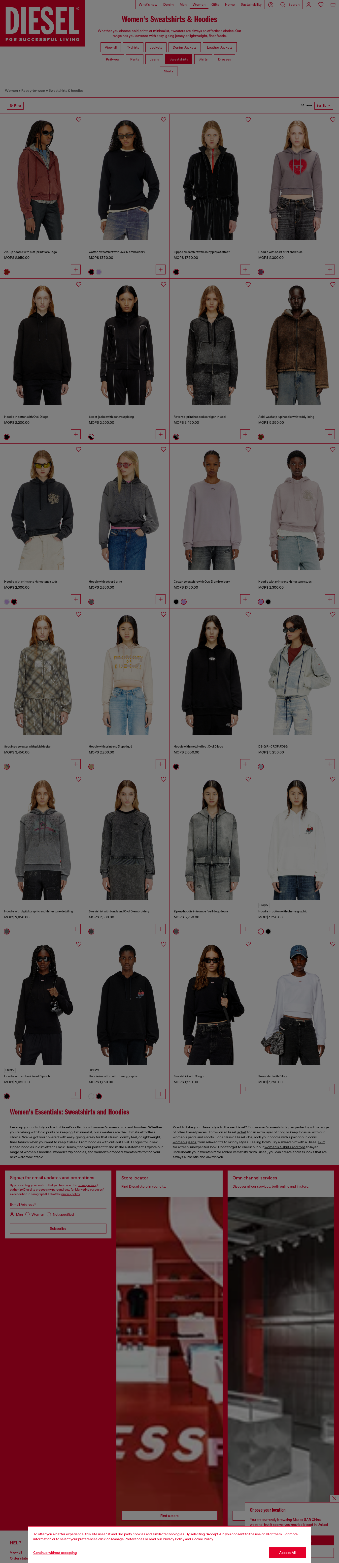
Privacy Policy (173, 1539)
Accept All (287, 1553)
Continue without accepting (55, 1553)
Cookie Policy (202, 1539)
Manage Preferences (127, 1539)
